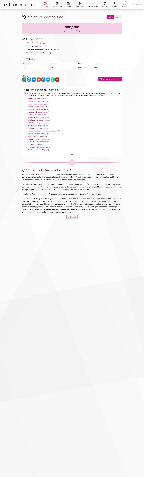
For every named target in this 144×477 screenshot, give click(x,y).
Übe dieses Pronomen (111, 79)
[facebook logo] (43, 79)
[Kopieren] (24, 79)
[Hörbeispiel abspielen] (40, 43)
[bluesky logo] (34, 79)
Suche (124, 4)
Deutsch (136, 5)
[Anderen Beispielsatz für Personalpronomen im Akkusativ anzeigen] (50, 53)
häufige (110, 17)
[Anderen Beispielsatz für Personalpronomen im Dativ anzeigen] (58, 49)
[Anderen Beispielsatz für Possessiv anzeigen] (44, 46)
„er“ (75, 177)
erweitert (118, 17)
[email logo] (57, 79)
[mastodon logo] (29, 79)
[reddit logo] (39, 79)
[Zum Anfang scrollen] (140, 473)
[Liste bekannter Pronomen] (72, 154)
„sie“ (67, 177)
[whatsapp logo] (53, 79)
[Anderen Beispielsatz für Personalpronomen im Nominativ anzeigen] (44, 43)
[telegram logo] (48, 79)
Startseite (73, 217)
